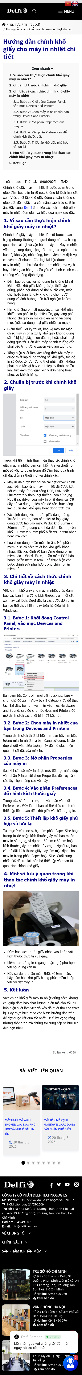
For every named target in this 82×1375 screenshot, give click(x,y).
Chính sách (12, 1242)
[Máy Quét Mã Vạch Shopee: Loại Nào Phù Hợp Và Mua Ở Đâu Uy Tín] (21, 1097)
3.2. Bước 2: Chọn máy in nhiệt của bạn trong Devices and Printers (41, 114)
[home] (3, 24)
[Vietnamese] (68, 3)
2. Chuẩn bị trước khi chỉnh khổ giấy (38, 85)
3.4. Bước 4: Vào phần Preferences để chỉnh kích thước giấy (40, 134)
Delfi (28, 207)
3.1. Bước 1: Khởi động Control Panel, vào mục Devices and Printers (39, 104)
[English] (75, 3)
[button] (34, 11)
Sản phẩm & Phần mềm (21, 1251)
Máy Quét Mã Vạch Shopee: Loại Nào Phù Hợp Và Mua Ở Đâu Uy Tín (20, 1127)
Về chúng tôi (13, 1233)
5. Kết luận (17, 163)
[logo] (17, 14)
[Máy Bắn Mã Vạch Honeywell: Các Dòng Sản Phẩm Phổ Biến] (60, 1097)
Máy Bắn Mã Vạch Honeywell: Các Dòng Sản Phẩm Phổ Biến (59, 1124)
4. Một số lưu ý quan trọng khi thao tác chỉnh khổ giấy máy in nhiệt (39, 155)
